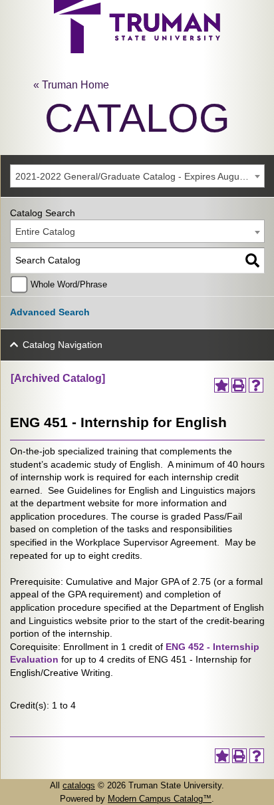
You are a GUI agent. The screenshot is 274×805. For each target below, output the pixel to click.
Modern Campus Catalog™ (159, 799)
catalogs (79, 785)
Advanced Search (50, 312)
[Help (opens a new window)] (256, 385)
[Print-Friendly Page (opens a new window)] (238, 385)
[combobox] (137, 176)
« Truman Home (71, 84)
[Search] (252, 260)
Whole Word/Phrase (69, 284)
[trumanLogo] (137, 49)
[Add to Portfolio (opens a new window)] (221, 385)
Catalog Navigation (62, 344)
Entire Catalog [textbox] (45, 231)
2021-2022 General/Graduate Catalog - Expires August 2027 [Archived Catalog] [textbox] (139, 176)
